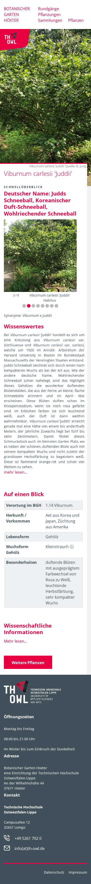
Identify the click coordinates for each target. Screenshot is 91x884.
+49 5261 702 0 (28, 838)
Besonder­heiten (21, 562)
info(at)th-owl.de (30, 848)
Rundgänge (48, 8)
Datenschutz (54, 872)
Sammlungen (50, 20)
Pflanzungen (49, 14)
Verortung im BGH (23, 505)
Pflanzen (76, 20)
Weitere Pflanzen (28, 662)
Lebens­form (17, 536)
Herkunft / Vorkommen (18, 518)
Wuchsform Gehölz (17, 549)
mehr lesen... (15, 472)
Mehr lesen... (15, 641)
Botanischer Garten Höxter (17, 14)
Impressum (78, 872)
